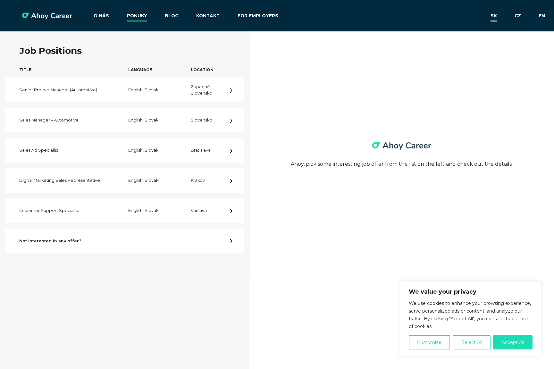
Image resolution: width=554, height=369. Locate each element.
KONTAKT (208, 15)
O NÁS (101, 15)
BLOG (172, 15)
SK (494, 15)
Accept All (513, 342)
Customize (429, 342)
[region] (470, 318)
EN (542, 15)
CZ (518, 15)
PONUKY (137, 15)
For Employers (258, 15)
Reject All (471, 342)
